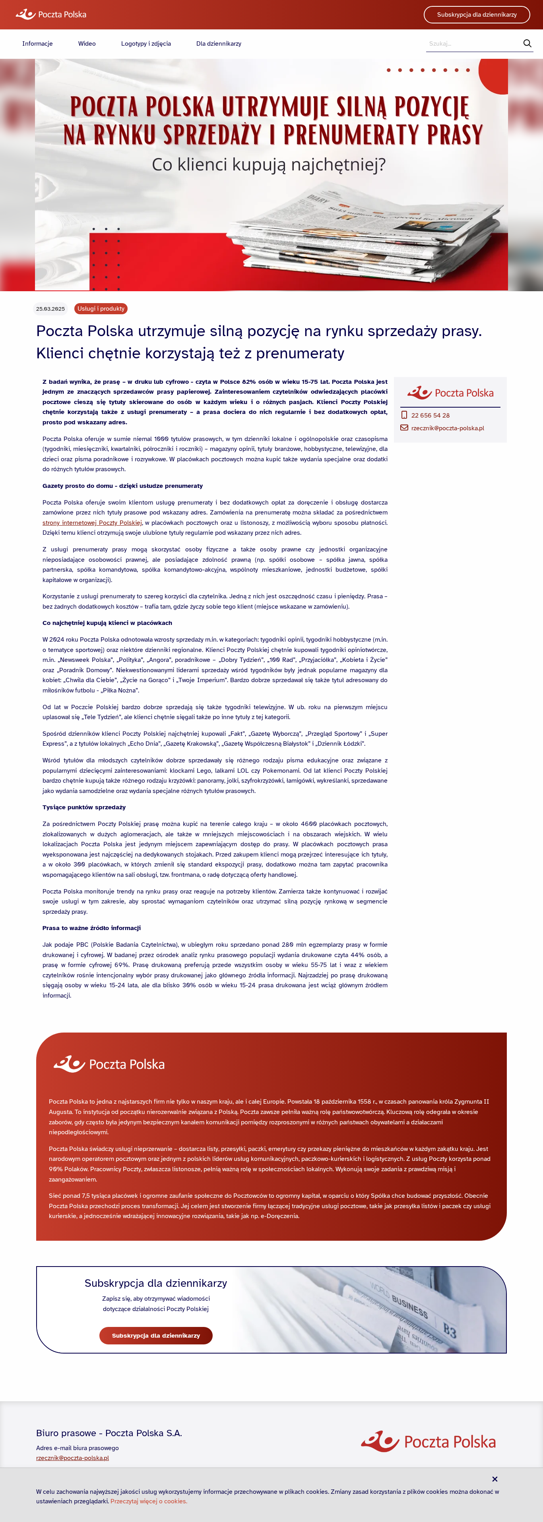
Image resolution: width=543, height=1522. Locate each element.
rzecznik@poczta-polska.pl (447, 428)
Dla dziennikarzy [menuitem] (218, 44)
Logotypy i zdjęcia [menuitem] (146, 44)
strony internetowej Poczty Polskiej (92, 523)
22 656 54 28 (430, 416)
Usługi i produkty (101, 309)
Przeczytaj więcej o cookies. (149, 1501)
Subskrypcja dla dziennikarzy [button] (477, 15)
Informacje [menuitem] (37, 44)
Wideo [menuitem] (87, 44)
